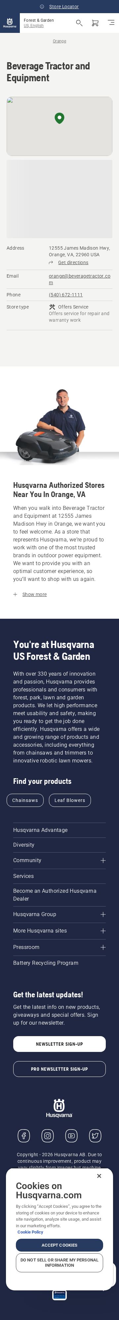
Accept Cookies (60, 1245)
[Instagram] (47, 1135)
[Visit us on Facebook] (23, 1135)
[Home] (10, 23)
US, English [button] (34, 25)
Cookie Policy (30, 1232)
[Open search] (79, 23)
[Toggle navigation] (111, 23)
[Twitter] (95, 1135)
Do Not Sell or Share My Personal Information (59, 1263)
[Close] (99, 1176)
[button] (59, 118)
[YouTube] (71, 1135)
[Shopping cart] (95, 23)
